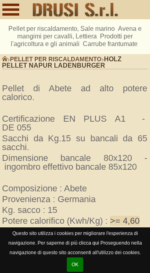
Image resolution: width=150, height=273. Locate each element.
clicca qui (89, 243)
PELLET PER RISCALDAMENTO (56, 59)
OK (75, 264)
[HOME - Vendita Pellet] (75, 10)
